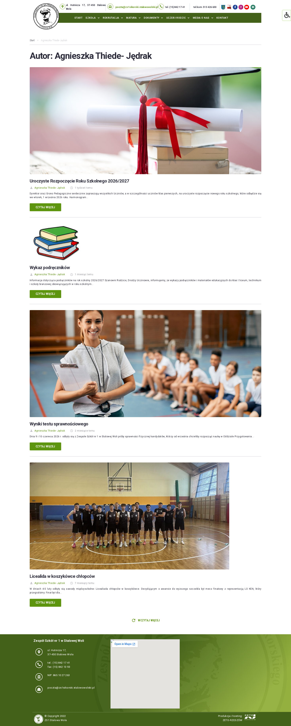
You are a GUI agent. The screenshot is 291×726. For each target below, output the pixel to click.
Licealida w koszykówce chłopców (62, 576)
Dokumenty (151, 17)
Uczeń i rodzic (176, 17)
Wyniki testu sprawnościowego (59, 423)
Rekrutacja (111, 17)
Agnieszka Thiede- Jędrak (49, 187)
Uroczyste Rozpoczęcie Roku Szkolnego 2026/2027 (79, 181)
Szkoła (91, 17)
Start (78, 17)
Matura (131, 17)
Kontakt (222, 17)
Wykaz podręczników (50, 267)
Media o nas (201, 17)
